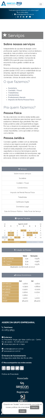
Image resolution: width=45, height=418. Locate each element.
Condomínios (22, 188)
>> (40, 224)
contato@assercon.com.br (14, 349)
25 (17, 237)
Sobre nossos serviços (22, 174)
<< (5, 224)
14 (35, 233)
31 (11, 239)
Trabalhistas (22, 197)
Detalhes (34, 407)
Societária (12, 88)
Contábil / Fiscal (22, 183)
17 (11, 235)
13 (29, 233)
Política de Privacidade (10, 374)
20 (29, 235)
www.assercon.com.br (12, 351)
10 (11, 233)
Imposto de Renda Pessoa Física (22, 192)
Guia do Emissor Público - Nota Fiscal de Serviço (22, 211)
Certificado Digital (22, 202)
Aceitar (22, 411)
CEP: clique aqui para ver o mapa (21, 342)
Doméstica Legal (22, 207)
